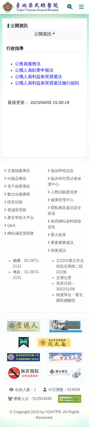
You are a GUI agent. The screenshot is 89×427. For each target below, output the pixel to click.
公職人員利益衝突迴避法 (38, 76)
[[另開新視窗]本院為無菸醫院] (23, 373)
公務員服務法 (28, 63)
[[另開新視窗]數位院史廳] (54, 342)
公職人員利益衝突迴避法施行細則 (47, 83)
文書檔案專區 (18, 171)
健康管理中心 (62, 200)
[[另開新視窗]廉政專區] (64, 373)
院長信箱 (15, 202)
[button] (81, 418)
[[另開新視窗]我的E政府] (23, 342)
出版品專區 (16, 178)
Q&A (11, 225)
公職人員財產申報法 (34, 70)
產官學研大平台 (20, 218)
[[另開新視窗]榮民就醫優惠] (65, 326)
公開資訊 (42, 34)
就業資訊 (58, 250)
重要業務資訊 (62, 243)
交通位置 (63, 278)
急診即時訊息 (62, 171)
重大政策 (58, 235)
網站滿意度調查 (20, 233)
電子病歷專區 (18, 186)
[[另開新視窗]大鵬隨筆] (65, 357)
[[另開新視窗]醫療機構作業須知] (23, 357)
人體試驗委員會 (64, 192)
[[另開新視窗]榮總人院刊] (23, 326)
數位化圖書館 (18, 194)
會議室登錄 (16, 210)
